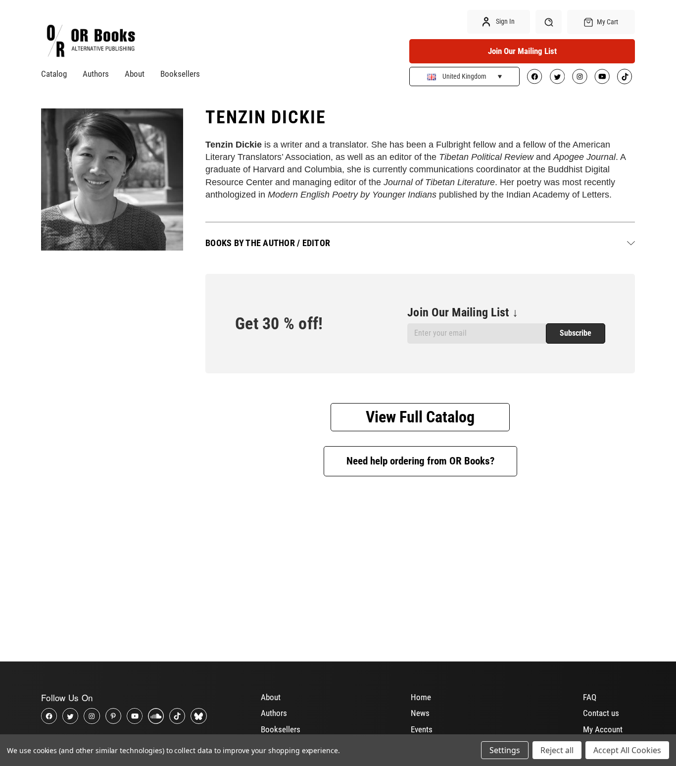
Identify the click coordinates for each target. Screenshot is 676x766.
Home (421, 697)
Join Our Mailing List (522, 51)
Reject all (557, 750)
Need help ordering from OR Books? (420, 461)
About (135, 74)
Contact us (601, 713)
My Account (603, 729)
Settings (504, 750)
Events (422, 729)
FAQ (589, 697)
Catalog (54, 74)
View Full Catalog (420, 417)
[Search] (548, 22)
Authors (96, 74)
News (420, 713)
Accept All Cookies (627, 750)
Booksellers (180, 74)
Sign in (504, 21)
